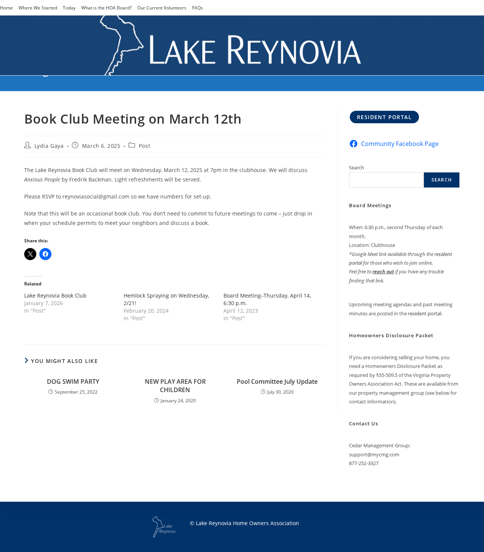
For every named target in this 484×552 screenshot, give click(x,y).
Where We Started (38, 8)
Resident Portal (384, 117)
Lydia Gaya (49, 145)
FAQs (197, 8)
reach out (383, 271)
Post (144, 145)
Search (356, 167)
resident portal (424, 313)
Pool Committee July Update (277, 381)
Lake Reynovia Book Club (55, 295)
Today (69, 8)
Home (6, 8)
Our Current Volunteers (161, 8)
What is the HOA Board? (106, 8)
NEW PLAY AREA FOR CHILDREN (175, 385)
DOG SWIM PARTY (73, 381)
